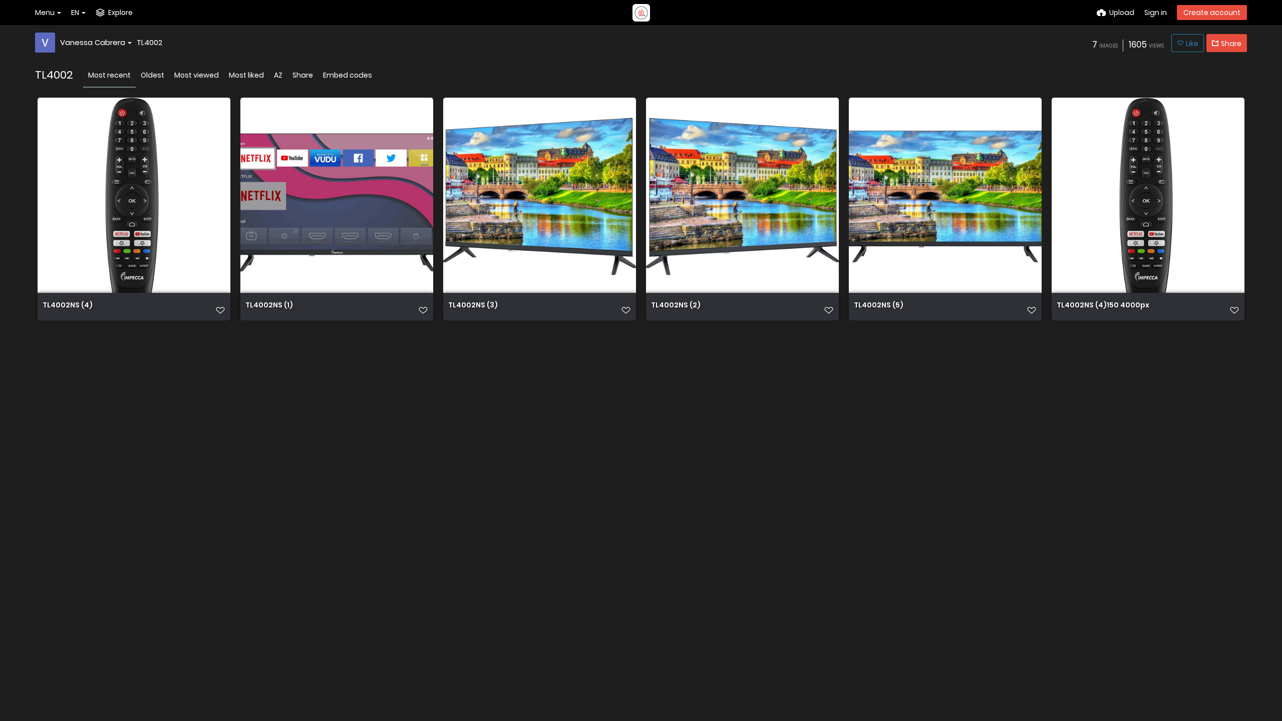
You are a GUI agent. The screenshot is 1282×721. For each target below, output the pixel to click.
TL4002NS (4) (68, 305)
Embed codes (347, 75)
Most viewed (196, 75)
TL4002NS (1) (269, 305)
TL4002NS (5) (878, 305)
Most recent (109, 75)
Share (302, 75)
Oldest (152, 75)
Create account (1211, 13)
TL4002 (149, 42)
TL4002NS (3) (473, 305)
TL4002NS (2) (676, 305)
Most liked (246, 75)
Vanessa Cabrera (92, 42)
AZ (278, 75)
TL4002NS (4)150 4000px (1103, 305)
